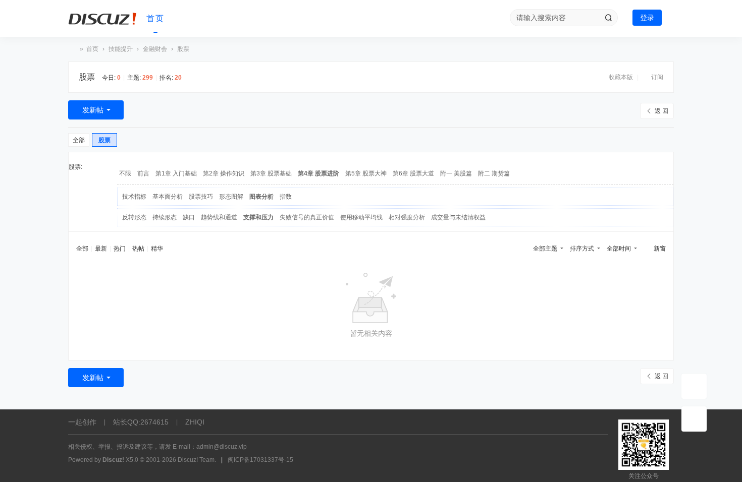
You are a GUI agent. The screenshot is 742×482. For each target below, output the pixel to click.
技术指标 (134, 196)
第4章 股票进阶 (318, 173)
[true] (608, 17)
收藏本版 (621, 77)
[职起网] (103, 19)
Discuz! (113, 459)
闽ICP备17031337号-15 (260, 459)
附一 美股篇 (456, 173)
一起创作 (82, 422)
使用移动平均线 (361, 217)
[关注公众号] (694, 419)
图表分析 (261, 196)
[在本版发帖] (694, 386)
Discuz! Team (196, 459)
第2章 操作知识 (223, 173)
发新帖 (92, 110)
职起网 (72, 49)
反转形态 (134, 217)
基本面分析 (167, 196)
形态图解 (231, 196)
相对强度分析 (407, 217)
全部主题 (545, 248)
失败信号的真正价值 (307, 217)
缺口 (189, 217)
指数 (286, 196)
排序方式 (582, 248)
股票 (87, 77)
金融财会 (155, 48)
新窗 (660, 248)
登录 (647, 18)
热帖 (138, 248)
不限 (125, 173)
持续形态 (164, 217)
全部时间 (619, 248)
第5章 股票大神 (366, 173)
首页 (155, 18)
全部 (79, 140)
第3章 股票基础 (271, 173)
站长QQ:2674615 (141, 422)
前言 (143, 173)
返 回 (661, 110)
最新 (101, 248)
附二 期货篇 (494, 173)
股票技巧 (201, 196)
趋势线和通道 (219, 217)
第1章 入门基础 (176, 173)
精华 (157, 248)
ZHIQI (194, 422)
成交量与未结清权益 (458, 217)
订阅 (657, 77)
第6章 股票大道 (413, 173)
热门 (120, 248)
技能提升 (121, 48)
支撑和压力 (258, 217)
